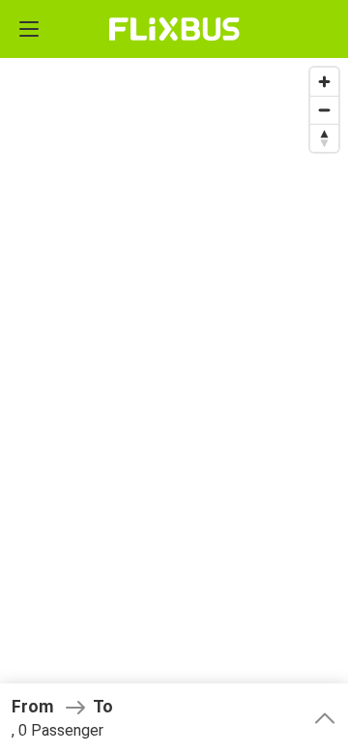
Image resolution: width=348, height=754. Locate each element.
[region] (174, 377)
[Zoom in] (324, 82)
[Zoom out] (324, 110)
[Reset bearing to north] (324, 138)
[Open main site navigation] (29, 29)
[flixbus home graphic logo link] (174, 29)
